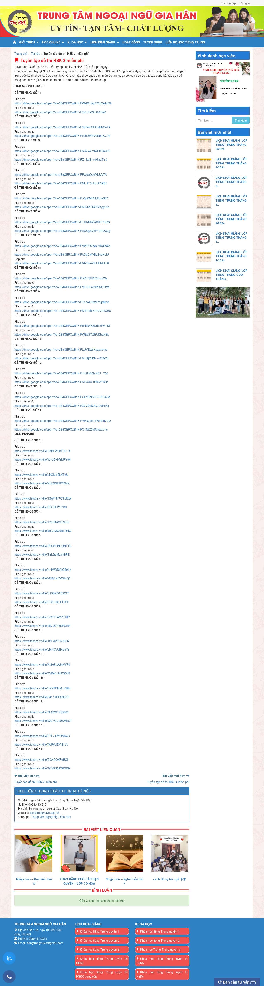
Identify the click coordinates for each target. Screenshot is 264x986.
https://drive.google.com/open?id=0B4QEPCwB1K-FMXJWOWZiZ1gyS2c (62, 207)
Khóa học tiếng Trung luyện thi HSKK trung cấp (102, 974)
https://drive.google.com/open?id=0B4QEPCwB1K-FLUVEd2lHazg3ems (60, 349)
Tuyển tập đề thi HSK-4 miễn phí (168, 782)
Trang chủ (21, 53)
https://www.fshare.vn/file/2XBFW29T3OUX (42, 451)
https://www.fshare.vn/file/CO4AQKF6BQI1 (42, 759)
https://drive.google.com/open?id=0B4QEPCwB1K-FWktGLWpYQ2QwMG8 (63, 103)
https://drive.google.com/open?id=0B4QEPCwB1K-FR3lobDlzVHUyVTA (60, 174)
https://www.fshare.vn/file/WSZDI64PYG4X (42, 483)
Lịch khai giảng (102, 42)
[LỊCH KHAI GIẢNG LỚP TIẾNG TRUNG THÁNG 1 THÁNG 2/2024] (204, 238)
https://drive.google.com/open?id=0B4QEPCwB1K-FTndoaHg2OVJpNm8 (61, 302)
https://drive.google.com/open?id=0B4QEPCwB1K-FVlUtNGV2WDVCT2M (61, 287)
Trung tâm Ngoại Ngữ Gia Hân (51, 817)
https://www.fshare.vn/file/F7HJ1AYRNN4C (42, 736)
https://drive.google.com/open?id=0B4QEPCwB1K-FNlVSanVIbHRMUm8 (61, 263)
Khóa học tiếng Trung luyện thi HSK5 (102, 960)
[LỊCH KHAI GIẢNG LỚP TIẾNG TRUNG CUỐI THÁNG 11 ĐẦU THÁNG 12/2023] (204, 275)
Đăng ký (245, 3)
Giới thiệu (27, 42)
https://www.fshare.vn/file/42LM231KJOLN (41, 641)
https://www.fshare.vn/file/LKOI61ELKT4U (41, 474)
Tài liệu (35, 53)
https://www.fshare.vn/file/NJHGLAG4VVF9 (42, 664)
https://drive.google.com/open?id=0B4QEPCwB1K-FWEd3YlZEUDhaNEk (61, 334)
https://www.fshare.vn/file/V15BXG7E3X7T (41, 593)
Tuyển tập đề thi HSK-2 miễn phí (35, 782)
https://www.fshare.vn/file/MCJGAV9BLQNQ (42, 531)
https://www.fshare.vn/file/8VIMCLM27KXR (42, 673)
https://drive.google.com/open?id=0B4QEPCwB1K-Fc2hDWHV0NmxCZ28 (62, 136)
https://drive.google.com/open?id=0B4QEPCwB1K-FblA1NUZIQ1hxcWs (60, 278)
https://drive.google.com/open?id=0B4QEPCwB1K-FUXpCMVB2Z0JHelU (61, 254)
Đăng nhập (228, 3)
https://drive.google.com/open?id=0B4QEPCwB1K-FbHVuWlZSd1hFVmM (62, 326)
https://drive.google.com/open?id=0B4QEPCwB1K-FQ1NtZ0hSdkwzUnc (61, 429)
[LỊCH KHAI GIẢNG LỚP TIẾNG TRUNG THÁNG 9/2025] (204, 145)
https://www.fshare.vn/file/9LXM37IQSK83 (41, 712)
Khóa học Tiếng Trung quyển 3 (160, 949)
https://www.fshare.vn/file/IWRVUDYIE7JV (41, 744)
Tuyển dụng (152, 42)
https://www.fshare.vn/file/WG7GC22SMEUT (43, 721)
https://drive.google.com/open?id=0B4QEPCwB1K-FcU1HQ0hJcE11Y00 (61, 373)
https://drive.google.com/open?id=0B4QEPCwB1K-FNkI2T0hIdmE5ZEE (60, 183)
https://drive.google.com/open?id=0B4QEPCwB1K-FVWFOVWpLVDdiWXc (62, 246)
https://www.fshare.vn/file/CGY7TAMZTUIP (42, 617)
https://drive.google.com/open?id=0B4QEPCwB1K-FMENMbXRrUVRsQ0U (62, 310)
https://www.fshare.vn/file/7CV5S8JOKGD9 (42, 768)
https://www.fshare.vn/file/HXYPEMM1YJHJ (42, 688)
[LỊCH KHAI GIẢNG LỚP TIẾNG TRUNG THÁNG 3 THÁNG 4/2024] (204, 183)
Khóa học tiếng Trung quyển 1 (99, 931)
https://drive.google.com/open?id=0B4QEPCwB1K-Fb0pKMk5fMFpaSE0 (61, 198)
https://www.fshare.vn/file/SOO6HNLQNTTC (42, 546)
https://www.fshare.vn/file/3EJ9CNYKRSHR (42, 626)
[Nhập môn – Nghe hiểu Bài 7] (124, 853)
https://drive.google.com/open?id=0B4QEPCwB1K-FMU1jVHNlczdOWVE (61, 358)
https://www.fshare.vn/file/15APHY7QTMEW (42, 498)
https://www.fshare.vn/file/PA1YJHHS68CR (42, 697)
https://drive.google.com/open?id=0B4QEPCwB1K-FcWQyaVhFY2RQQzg (62, 231)
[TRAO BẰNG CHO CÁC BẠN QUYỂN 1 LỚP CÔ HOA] (79, 853)
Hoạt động (131, 42)
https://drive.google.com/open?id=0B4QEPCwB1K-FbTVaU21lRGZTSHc (61, 382)
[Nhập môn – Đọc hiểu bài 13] (33, 853)
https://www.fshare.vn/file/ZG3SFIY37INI (40, 507)
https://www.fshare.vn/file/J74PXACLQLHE (42, 522)
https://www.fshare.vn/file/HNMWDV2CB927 (42, 569)
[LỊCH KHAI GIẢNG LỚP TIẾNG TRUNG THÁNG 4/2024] (204, 164)
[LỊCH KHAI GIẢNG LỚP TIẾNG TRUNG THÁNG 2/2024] (204, 220)
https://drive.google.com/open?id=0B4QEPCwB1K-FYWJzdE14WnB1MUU (62, 421)
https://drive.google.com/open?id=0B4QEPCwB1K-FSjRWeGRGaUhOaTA (62, 127)
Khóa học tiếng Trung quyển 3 (99, 949)
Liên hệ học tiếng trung (185, 42)
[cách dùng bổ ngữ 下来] (169, 853)
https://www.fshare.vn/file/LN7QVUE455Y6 (42, 649)
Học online (51, 42)
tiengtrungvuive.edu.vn (45, 812)
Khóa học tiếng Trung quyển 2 (99, 940)
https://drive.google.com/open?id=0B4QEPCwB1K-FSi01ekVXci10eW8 (60, 112)
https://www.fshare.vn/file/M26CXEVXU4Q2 (42, 578)
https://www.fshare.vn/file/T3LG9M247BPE (42, 554)
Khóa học (75, 42)
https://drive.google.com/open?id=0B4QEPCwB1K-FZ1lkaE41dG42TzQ (60, 159)
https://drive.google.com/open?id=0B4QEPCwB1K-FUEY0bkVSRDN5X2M (62, 397)
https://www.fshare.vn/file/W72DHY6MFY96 (42, 459)
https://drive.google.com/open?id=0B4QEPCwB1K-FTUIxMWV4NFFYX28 (62, 222)
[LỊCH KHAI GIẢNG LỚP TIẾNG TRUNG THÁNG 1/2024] (204, 257)
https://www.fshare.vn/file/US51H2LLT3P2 (41, 602)
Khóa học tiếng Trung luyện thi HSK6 (162, 974)
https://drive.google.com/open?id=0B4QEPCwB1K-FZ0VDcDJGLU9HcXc (61, 405)
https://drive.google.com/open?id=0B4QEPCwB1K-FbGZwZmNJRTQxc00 (62, 151)
